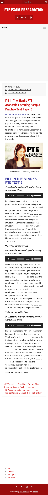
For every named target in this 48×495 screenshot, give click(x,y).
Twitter (11, 472)
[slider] (38, 195)
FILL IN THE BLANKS (17, 92)
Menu (4, 28)
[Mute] (32, 195)
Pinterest (12, 477)
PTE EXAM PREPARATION (24, 9)
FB (9, 469)
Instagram (12, 474)
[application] (24, 195)
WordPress (24, 492)
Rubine (35, 492)
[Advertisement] (24, 56)
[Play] (8, 195)
